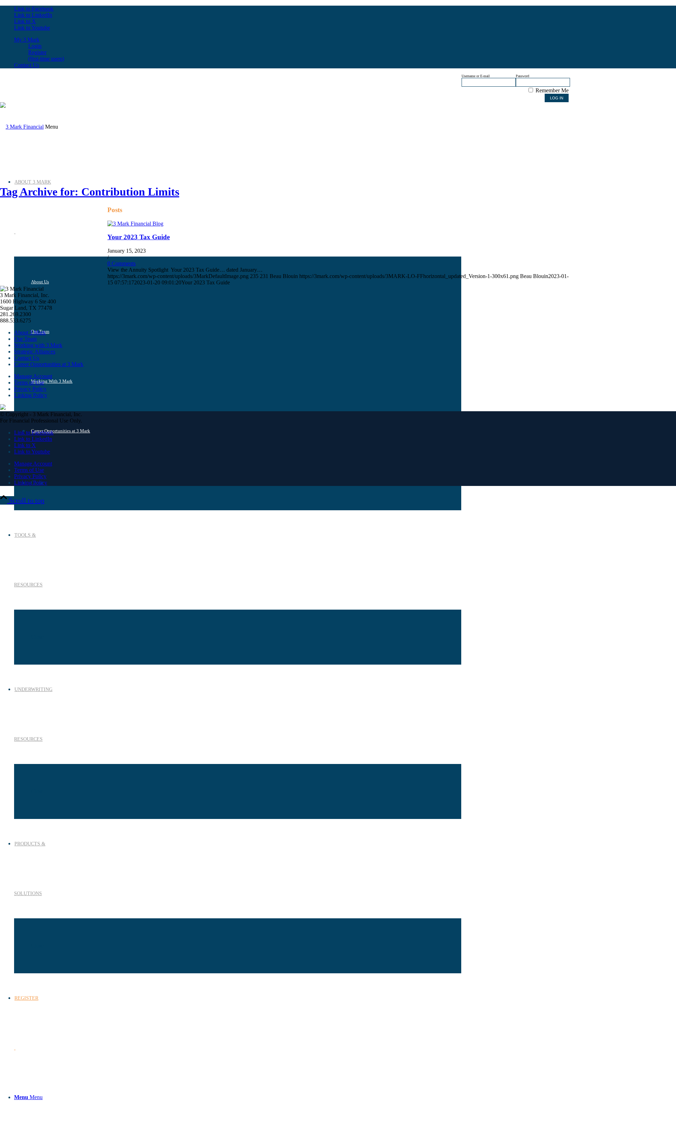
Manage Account (33, 376)
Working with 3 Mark (38, 345)
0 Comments (121, 263)
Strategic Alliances (34, 352)
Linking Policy (30, 395)
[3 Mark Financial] (22, 127)
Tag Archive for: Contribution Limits (89, 191)
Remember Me (551, 90)
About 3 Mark (30, 332)
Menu (51, 127)
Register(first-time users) (46, 55)
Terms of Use (29, 383)
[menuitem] (237, 1097)
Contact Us (26, 65)
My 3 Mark (26, 40)
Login (35, 46)
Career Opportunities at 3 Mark (48, 364)
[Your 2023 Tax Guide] (135, 224)
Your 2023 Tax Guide (138, 237)
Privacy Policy (30, 389)
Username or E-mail (476, 76)
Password (522, 76)
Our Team (25, 339)
